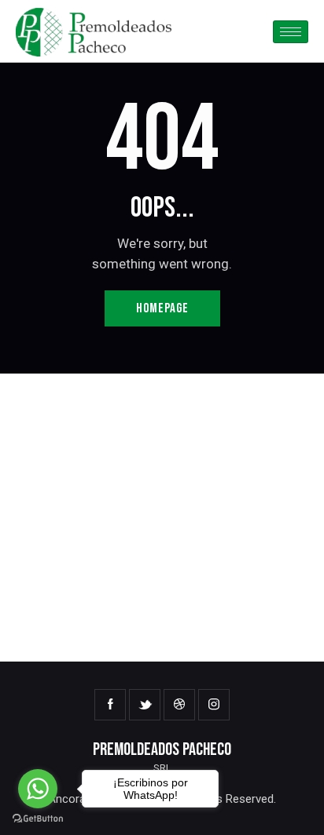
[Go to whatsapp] (37, 788)
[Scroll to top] (298, 809)
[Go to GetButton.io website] (38, 819)
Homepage (162, 308)
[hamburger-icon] (290, 31)
